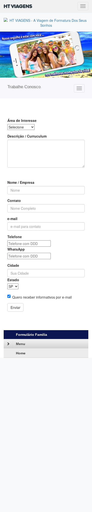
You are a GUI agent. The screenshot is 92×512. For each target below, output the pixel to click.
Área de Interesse (22, 120)
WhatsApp (16, 249)
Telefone (14, 236)
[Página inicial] (46, 22)
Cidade (13, 265)
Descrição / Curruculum (27, 136)
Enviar (15, 307)
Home (21, 353)
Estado (13, 279)
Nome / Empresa (20, 182)
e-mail (12, 218)
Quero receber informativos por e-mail (42, 297)
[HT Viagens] (46, 55)
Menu (20, 344)
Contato (14, 200)
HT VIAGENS (18, 6)
